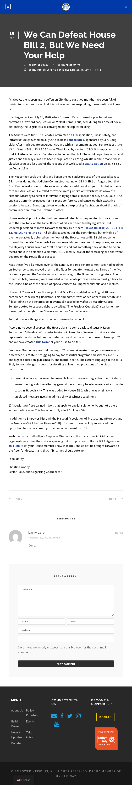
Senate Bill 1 (75, 140)
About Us (17, 710)
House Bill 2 (64, 70)
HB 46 (28, 233)
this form (42, 342)
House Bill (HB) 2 (96, 228)
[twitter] (69, 716)
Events (30, 721)
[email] (54, 716)
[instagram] (78, 716)
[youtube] (56, 724)
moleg (75, 70)
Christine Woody (38, 65)
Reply (119, 532)
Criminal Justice (46, 70)
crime (32, 70)
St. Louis (86, 70)
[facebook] (62, 716)
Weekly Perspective (69, 65)
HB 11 (113, 228)
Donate (16, 743)
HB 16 (18, 233)
